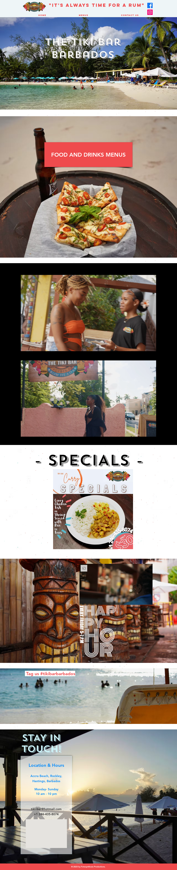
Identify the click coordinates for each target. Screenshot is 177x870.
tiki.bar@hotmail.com (46, 809)
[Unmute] (29, 347)
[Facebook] (150, 5)
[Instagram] (150, 12)
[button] (93, 509)
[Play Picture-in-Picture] (147, 347)
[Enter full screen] (152, 347)
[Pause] (24, 347)
